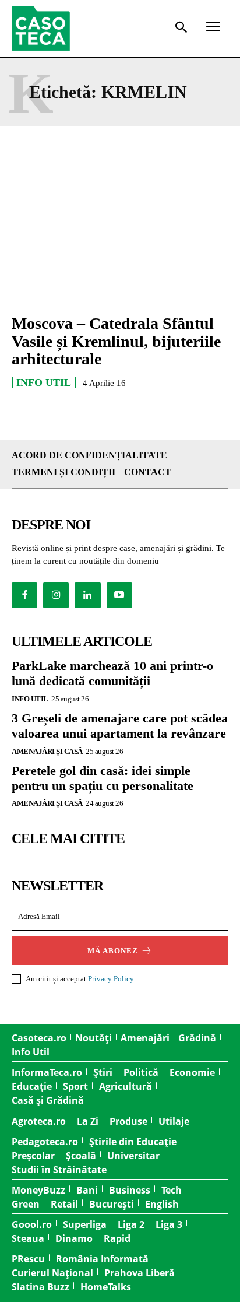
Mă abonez (112, 950)
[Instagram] (56, 595)
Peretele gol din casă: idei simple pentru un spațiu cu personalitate (102, 778)
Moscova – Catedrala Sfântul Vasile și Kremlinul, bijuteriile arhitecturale (116, 341)
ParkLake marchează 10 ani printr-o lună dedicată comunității (112, 673)
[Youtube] (119, 595)
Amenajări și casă (47, 751)
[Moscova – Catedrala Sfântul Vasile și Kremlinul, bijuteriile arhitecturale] (120, 238)
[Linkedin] (87, 595)
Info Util (43, 382)
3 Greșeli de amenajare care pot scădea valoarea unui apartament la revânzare (120, 726)
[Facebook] (24, 595)
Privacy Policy (110, 978)
